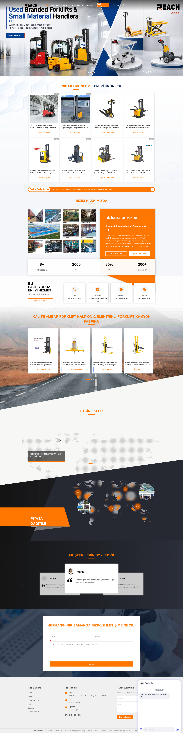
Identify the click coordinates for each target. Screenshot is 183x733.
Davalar (31, 708)
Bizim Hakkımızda (58, 5)
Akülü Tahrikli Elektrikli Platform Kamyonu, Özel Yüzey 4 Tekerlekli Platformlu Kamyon (84, 189)
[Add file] (141, 729)
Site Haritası (49, 731)
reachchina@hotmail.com (77, 710)
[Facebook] (70, 716)
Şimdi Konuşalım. (101, 5)
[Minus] (177, 683)
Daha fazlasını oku (116, 253)
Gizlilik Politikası (38, 731)
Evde (48, 5)
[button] (22, 585)
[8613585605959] (74, 716)
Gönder (91, 664)
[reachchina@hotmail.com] (79, 716)
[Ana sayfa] (31, 5)
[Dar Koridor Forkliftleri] (91, 38)
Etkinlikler (76, 5)
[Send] (177, 729)
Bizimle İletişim (87, 5)
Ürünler (69, 5)
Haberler (31, 704)
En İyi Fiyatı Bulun (43, 369)
